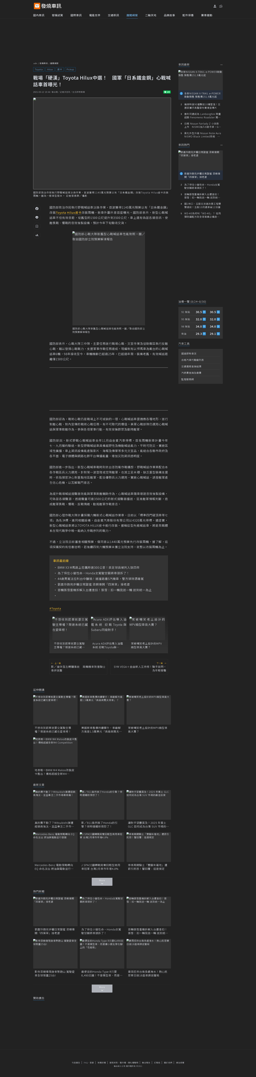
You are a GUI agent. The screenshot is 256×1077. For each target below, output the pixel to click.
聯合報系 (146, 1062)
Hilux (50, 69)
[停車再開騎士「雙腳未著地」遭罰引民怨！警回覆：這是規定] (149, 847)
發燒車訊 (44, 63)
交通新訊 (113, 15)
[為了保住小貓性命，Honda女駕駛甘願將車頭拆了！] (102, 911)
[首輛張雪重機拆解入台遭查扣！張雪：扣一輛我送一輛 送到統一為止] (149, 911)
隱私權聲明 (133, 1062)
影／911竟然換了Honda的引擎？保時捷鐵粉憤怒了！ (99, 824)
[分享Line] (37, 217)
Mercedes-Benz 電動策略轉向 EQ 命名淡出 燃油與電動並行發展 (54, 867)
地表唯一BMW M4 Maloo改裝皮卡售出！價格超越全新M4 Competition (54, 772)
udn (35, 63)
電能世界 (94, 15)
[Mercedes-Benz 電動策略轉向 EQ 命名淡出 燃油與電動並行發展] (55, 847)
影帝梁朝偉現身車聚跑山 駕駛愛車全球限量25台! (55, 973)
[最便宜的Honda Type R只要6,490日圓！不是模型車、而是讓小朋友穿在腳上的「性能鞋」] (102, 954)
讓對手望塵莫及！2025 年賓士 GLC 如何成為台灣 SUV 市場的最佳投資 (148, 824)
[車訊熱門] (221, 145)
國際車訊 (76, 15)
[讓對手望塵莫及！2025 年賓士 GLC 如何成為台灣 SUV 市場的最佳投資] (149, 805)
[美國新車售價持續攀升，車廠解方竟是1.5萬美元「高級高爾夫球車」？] (102, 710)
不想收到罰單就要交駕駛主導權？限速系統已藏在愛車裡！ (69, 645)
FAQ (86, 1062)
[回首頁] (51, 6)
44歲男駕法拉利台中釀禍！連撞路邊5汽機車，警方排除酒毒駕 (101, 579)
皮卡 (59, 69)
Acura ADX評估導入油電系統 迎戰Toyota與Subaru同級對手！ (107, 645)
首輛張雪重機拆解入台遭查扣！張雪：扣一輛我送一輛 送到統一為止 (105, 590)
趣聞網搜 (132, 15)
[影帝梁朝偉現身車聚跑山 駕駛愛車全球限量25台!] (55, 954)
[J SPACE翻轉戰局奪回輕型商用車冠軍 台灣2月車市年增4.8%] (102, 847)
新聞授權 (102, 1062)
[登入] (214, 6)
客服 (92, 1062)
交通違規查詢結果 (191, 366)
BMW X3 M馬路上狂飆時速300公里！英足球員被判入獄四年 (99, 567)
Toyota (39, 69)
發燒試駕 (57, 15)
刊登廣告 (76, 1062)
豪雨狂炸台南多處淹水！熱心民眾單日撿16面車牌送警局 (147, 973)
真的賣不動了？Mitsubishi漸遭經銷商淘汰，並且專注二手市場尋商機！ (54, 824)
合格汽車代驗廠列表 (192, 360)
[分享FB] (37, 208)
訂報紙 (157, 1062)
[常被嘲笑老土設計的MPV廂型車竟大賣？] (147, 628)
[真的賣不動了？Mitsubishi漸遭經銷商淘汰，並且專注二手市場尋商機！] (55, 805)
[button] (220, 6)
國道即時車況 (188, 353)
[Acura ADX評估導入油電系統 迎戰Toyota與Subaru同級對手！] (109, 628)
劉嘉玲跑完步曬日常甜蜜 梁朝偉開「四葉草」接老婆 (94, 584)
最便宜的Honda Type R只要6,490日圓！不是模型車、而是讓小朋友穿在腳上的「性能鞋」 (102, 973)
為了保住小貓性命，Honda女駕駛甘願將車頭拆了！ (93, 573)
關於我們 (168, 1062)
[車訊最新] (221, 64)
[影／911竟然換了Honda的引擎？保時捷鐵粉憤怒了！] (102, 805)
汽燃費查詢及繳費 (191, 372)
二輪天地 (150, 15)
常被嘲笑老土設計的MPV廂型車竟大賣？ (146, 645)
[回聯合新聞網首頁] (37, 6)
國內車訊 (38, 15)
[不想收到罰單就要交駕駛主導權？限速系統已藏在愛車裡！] (70, 628)
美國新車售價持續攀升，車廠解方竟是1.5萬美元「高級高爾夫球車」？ (101, 729)
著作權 (123, 1062)
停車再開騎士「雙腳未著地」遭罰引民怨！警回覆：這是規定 (147, 867)
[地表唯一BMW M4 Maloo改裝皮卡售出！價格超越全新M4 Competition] (55, 752)
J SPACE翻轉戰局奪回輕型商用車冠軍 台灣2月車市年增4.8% (100, 867)
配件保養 (188, 15)
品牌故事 (169, 15)
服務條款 (114, 1062)
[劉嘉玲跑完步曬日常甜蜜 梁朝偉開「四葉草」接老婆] (55, 911)
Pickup (70, 69)
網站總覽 (180, 1062)
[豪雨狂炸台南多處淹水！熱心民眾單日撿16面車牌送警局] (149, 954)
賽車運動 (206, 15)
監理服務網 (187, 379)
